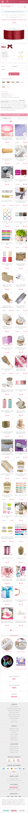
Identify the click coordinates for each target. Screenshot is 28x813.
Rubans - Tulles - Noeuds (10, 15)
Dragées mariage (14, 752)
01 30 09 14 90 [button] (23, 1)
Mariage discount (14, 738)
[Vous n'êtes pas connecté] (19, 7)
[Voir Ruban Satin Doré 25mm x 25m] (13, 82)
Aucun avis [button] (20, 59)
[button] (3, 31)
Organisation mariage (14, 728)
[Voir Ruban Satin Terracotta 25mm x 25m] (8, 82)
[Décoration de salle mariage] (21, 661)
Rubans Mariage (16, 115)
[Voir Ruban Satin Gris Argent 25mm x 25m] (18, 82)
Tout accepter (6, 810)
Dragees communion (14, 748)
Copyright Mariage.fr (14, 718)
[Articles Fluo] (7, 661)
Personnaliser (22, 810)
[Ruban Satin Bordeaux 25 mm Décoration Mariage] (14, 34)
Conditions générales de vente (14, 708)
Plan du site (14, 720)
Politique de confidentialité (14, 710)
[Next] (17, 121)
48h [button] (21, 55)
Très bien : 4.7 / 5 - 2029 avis (14, 789)
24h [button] (21, 53)
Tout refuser (13, 810)
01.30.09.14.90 (14, 778)
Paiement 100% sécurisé (14, 716)
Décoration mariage (14, 750)
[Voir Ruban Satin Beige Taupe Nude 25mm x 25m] (4, 87)
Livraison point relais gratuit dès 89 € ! (14, 11)
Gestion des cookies (14, 712)
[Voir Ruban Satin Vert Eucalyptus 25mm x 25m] (4, 82)
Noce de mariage (14, 734)
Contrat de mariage (14, 730)
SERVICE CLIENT (14, 776)
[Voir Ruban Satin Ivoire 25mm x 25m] (22, 82)
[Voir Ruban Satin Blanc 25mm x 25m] (8, 87)
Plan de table (14, 736)
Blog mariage (14, 740)
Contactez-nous (14, 722)
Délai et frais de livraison (14, 714)
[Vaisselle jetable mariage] (21, 644)
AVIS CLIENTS (14, 784)
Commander (15, 74)
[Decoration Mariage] (7, 644)
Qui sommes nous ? (14, 706)
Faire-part (14, 732)
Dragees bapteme (14, 746)
